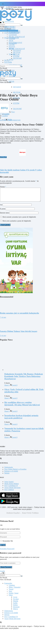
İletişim (6, 4)
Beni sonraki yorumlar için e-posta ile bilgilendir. (19, 217)
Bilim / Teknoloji (14, 587)
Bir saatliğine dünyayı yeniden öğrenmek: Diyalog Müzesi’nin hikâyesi (22, 403)
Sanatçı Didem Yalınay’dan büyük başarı (18, 331)
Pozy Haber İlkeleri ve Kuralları (15, 469)
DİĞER (11, 81)
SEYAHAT (17, 87)
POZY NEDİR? (10, 29)
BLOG (6, 60)
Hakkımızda (8, 467)
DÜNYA (12, 46)
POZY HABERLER (11, 33)
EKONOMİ (17, 109)
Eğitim (15, 605)
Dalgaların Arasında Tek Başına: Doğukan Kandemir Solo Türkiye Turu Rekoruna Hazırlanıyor (23, 376)
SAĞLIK (16, 54)
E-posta (2, 209)
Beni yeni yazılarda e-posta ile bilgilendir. (17, 221)
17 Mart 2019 (4, 114)
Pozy (13, 112)
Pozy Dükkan (9, 489)
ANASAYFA (9, 21)
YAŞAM (12, 39)
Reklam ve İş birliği (11, 471)
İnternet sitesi (4, 213)
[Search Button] (21, 25)
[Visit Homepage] (16, 20)
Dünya (15, 609)
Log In (2, 571)
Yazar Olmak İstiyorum (12, 488)
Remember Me (8, 541)
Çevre (15, 597)
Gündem (5, 116)
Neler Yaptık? (9, 482)
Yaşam (11, 589)
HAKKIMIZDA (14, 31)
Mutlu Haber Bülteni (11, 484)
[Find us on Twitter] (1, 622)
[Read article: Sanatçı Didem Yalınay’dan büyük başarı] (22, 323)
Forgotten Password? (7, 549)
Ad (1, 205)
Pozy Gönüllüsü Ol (11, 486)
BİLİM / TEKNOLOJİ (17, 49)
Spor (10, 591)
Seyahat (16, 599)
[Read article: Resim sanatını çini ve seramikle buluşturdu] (22, 305)
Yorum (3, 187)
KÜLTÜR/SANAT (15, 43)
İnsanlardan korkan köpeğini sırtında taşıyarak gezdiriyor (21, 416)
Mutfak (15, 601)
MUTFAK (17, 92)
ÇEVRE (12, 70)
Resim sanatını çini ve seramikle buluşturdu (19, 313)
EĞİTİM (16, 103)
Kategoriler (8, 583)
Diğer (11, 595)
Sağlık (15, 603)
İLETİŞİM (8, 62)
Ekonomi (16, 607)
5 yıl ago (3, 335)
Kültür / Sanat (13, 593)
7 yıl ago (3, 317)
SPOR (11, 60)
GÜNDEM (13, 35)
